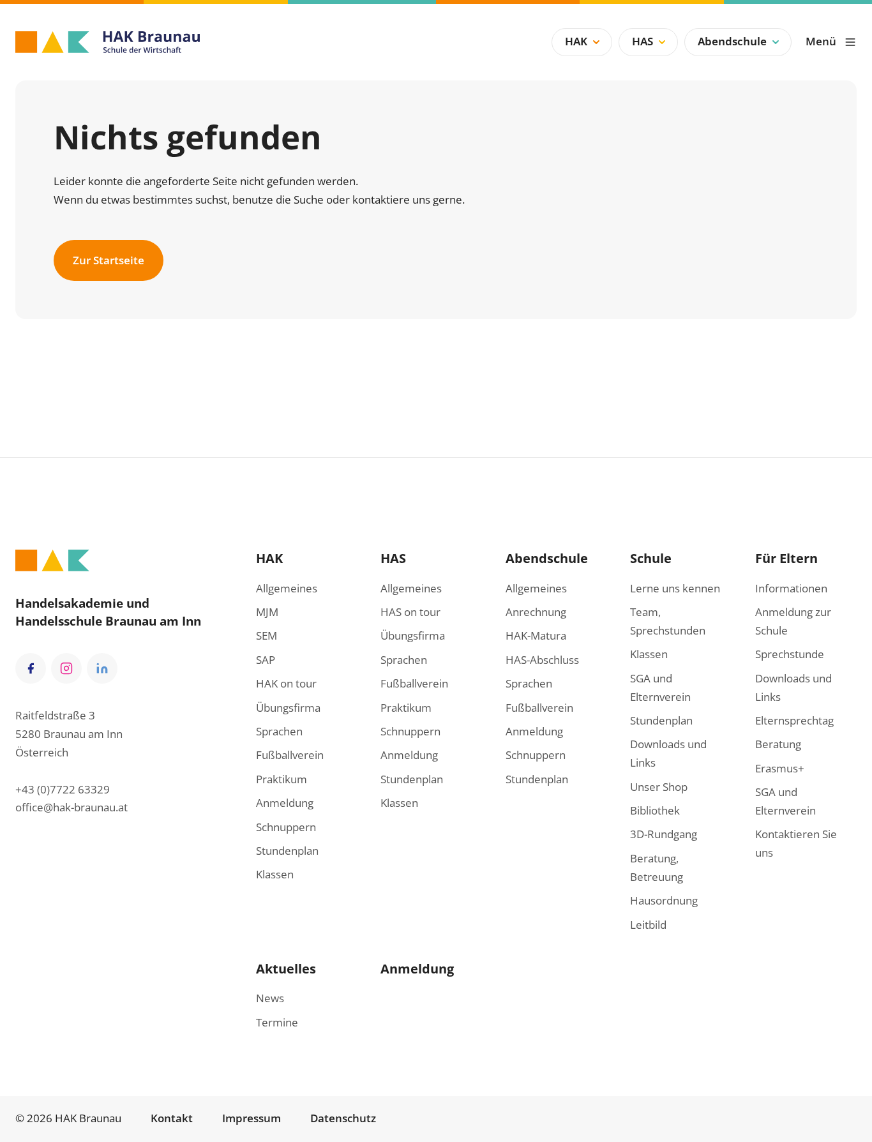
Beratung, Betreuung (656, 867)
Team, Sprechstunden (667, 621)
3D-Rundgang (663, 834)
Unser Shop (659, 786)
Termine (277, 1022)
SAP (265, 659)
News (270, 998)
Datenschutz (343, 1118)
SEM (266, 635)
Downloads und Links (668, 753)
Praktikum (281, 779)
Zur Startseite (108, 260)
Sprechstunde (789, 654)
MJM (267, 612)
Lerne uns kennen (675, 588)
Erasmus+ (779, 768)
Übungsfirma (288, 707)
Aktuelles (286, 968)
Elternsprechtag (794, 720)
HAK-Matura (536, 635)
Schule (651, 558)
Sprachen (279, 731)
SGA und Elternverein (660, 687)
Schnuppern (286, 827)
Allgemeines (286, 588)
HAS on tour (410, 612)
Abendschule (732, 41)
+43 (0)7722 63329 (62, 789)
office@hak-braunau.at (71, 807)
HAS (642, 41)
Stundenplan (287, 850)
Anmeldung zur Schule (793, 621)
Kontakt (172, 1118)
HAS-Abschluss (542, 659)
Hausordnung (664, 900)
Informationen (791, 588)
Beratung (778, 744)
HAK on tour (286, 683)
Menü (821, 41)
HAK (576, 41)
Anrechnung (536, 612)
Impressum (251, 1118)
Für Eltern (786, 558)
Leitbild (648, 924)
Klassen (275, 874)
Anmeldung (284, 802)
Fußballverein (290, 755)
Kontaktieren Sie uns (796, 843)
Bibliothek (655, 810)
